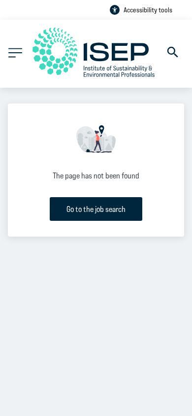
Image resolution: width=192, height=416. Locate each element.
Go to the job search (96, 208)
